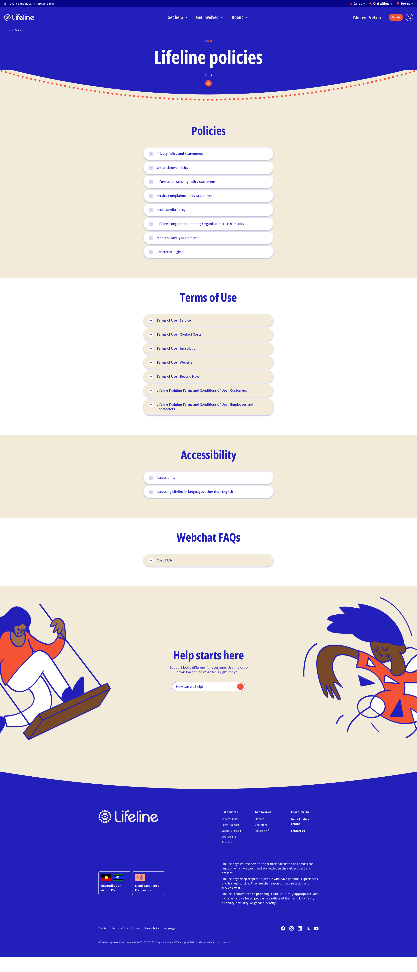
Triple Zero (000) (44, 3)
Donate (259, 819)
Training (227, 842)
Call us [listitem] (359, 3)
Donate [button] (395, 17)
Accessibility (151, 928)
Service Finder (230, 819)
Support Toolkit (231, 830)
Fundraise (375, 17)
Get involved (263, 812)
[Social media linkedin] (300, 928)
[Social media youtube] (316, 928)
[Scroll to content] (208, 83)
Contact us (298, 831)
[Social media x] (308, 928)
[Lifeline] (34, 17)
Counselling (229, 836)
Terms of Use (119, 928)
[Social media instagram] (291, 928)
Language (169, 928)
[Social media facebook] (283, 928)
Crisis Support (230, 825)
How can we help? (189, 686)
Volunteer (359, 17)
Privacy (136, 928)
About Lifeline (300, 812)
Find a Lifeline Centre (300, 821)
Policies (103, 928)
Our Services (230, 812)
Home (7, 30)
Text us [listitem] (407, 3)
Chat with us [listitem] (382, 3)
